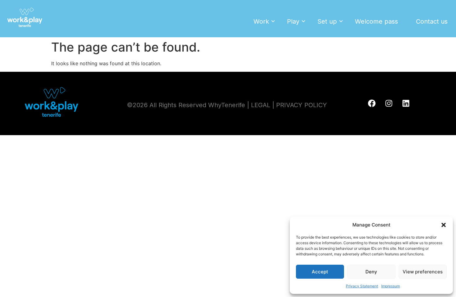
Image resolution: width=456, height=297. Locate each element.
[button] (443, 225)
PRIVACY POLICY (301, 105)
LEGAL (260, 105)
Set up (327, 21)
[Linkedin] (406, 103)
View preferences (423, 272)
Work (261, 21)
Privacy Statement (362, 286)
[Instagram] (389, 103)
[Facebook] (372, 103)
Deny (371, 272)
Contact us (432, 21)
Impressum (390, 286)
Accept (320, 272)
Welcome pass (376, 21)
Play (293, 21)
